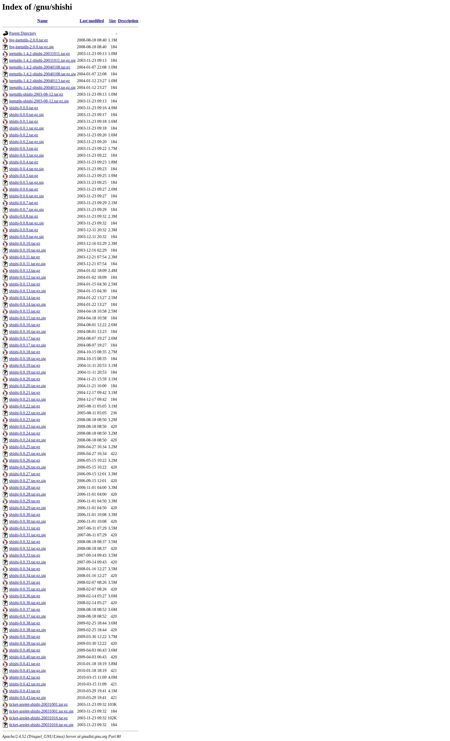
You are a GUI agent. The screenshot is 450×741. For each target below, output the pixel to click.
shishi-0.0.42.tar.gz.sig (27, 684)
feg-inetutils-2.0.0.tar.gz (28, 40)
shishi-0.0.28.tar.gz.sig (27, 494)
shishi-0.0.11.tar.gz (24, 257)
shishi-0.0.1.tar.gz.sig (26, 128)
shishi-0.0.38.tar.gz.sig (27, 630)
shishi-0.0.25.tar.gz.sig (27, 453)
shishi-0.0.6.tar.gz (23, 189)
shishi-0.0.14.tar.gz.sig (27, 304)
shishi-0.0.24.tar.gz (24, 433)
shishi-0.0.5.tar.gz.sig (26, 182)
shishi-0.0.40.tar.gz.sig (27, 657)
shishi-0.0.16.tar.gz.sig (27, 331)
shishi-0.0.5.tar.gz (23, 175)
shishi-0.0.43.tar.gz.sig (27, 697)
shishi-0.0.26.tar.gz (24, 460)
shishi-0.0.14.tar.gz (24, 297)
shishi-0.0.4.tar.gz (23, 162)
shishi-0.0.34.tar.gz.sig (27, 575)
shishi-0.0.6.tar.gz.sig (26, 196)
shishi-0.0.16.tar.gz (24, 325)
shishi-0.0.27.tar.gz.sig (27, 480)
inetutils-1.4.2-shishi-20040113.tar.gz (39, 80)
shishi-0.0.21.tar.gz (24, 392)
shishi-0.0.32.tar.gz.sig (27, 548)
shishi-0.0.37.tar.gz (24, 609)
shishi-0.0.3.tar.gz (23, 148)
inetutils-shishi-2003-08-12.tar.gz (36, 94)
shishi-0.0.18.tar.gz (24, 352)
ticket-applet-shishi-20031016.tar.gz (38, 718)
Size (112, 21)
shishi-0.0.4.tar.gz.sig (26, 169)
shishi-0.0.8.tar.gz (23, 216)
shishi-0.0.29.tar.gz (24, 501)
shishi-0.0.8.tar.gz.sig (26, 223)
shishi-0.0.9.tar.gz (23, 230)
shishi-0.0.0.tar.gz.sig (26, 114)
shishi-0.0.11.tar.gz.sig (27, 264)
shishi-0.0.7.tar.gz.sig (26, 209)
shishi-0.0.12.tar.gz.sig (27, 277)
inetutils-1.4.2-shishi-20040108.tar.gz (39, 67)
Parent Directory (22, 33)
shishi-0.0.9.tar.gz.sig (26, 236)
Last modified (92, 21)
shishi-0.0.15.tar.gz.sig (27, 318)
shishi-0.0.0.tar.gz (23, 108)
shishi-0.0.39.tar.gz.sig (27, 643)
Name (42, 21)
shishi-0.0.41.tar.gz (24, 663)
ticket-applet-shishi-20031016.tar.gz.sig (41, 724)
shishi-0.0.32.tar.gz (24, 541)
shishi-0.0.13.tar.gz (24, 284)
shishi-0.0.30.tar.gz (24, 514)
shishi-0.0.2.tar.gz (23, 135)
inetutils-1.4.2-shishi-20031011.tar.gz (39, 53)
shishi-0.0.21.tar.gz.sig (27, 399)
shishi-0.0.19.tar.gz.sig (27, 372)
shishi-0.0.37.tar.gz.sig (27, 616)
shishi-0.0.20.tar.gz (24, 379)
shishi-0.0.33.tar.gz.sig (27, 562)
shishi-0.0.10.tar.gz (24, 243)
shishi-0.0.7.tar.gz (23, 203)
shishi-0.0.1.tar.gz (23, 121)
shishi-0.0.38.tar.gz (24, 623)
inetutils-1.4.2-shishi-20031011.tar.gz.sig (42, 60)
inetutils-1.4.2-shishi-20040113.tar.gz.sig (42, 87)
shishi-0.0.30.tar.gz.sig (27, 521)
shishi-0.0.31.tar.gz (24, 528)
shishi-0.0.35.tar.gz (24, 582)
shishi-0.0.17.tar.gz (24, 338)
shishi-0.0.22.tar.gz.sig (27, 413)
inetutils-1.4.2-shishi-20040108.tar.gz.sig (42, 74)
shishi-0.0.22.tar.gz (24, 406)
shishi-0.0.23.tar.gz (24, 419)
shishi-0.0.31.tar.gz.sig (27, 535)
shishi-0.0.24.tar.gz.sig (27, 440)
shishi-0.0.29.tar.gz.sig (27, 508)
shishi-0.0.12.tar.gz (24, 270)
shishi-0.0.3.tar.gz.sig (26, 155)
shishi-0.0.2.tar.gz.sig (26, 141)
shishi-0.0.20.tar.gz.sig (27, 386)
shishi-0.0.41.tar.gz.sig (27, 670)
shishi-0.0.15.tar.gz (24, 311)
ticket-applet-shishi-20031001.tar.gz (38, 704)
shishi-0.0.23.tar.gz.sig (27, 426)
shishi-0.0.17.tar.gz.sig (27, 345)
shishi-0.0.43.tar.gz (24, 691)
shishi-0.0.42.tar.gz (24, 677)
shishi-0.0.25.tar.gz (24, 447)
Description (128, 21)
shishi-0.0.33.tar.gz (24, 555)
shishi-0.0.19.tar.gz (24, 365)
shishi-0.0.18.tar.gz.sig (27, 358)
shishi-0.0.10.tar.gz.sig (27, 250)
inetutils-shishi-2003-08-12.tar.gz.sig (39, 101)
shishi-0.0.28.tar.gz (24, 487)
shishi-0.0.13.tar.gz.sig (27, 291)
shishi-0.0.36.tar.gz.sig (27, 602)
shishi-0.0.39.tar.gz (24, 636)
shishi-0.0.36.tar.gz (24, 596)
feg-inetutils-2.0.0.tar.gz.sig (31, 47)
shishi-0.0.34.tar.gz (24, 569)
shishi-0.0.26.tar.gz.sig (27, 467)
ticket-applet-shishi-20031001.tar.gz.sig (41, 711)
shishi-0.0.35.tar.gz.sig (27, 589)
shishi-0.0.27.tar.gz (24, 474)
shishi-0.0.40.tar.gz (24, 650)
